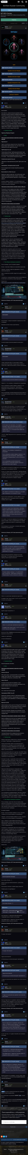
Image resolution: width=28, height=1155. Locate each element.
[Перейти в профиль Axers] (2, 27)
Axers (5, 15)
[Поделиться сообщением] (25, 28)
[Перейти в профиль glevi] (2, 106)
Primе (6, 331)
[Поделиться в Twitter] (4, 1137)
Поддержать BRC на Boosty (14, 10)
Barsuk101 (7, 606)
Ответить (14, 19)
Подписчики (12, 1126)
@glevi (3, 1091)
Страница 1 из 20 (14, 23)
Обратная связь (13, 1150)
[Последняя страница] (27, 23)
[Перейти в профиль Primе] (2, 331)
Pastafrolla (7, 417)
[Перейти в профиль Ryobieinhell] (2, 349)
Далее (23, 23)
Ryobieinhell (8, 348)
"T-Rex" (19, 1095)
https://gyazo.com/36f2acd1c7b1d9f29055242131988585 (13, 223)
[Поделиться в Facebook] (6, 1137)
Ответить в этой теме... (9, 1122)
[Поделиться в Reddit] (2, 1137)
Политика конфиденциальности (15, 1149)
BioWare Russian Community (14, 6)
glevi (6, 106)
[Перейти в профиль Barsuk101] (2, 606)
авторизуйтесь (19, 1115)
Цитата (6, 103)
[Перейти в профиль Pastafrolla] (2, 417)
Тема (5, 1149)
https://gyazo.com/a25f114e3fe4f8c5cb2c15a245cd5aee (13, 282)
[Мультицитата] (2, 103)
